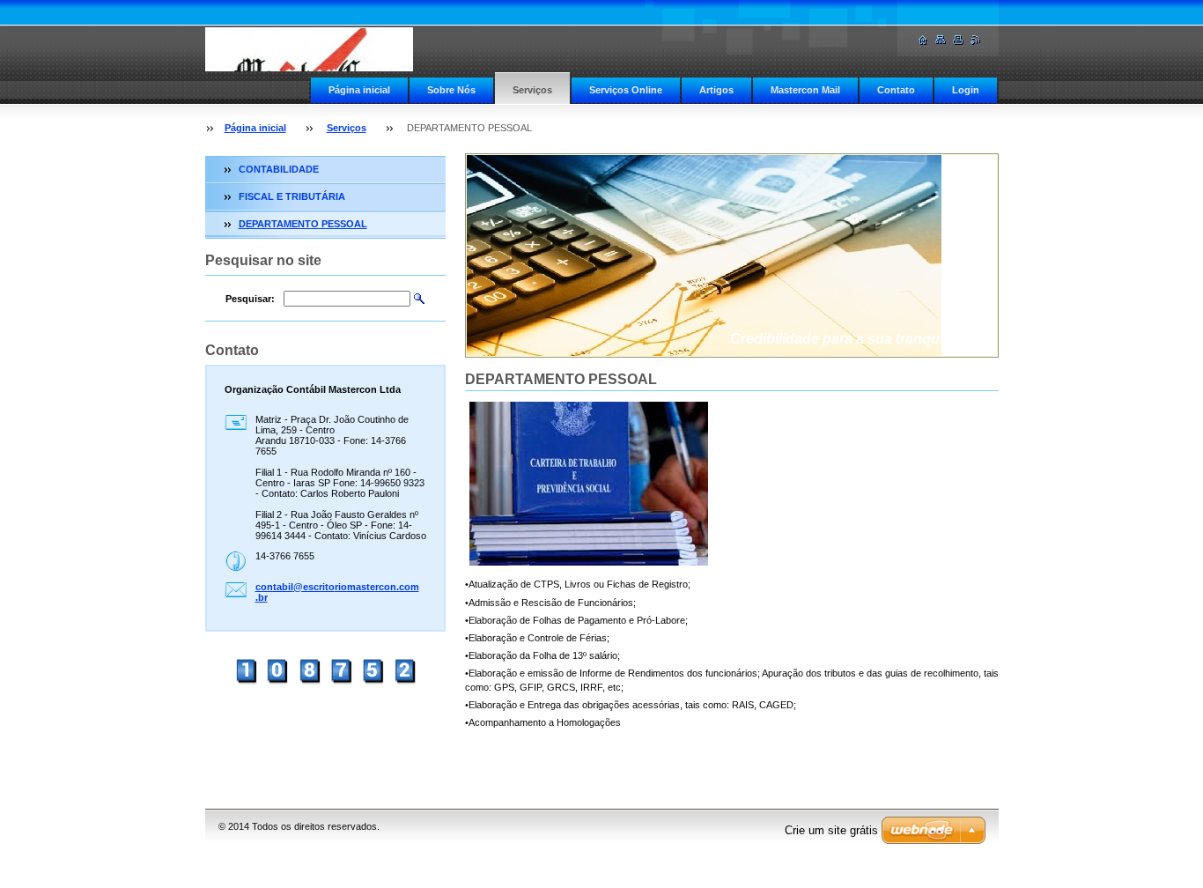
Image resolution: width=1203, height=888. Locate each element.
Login (965, 90)
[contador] (325, 683)
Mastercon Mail (805, 90)
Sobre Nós (451, 90)
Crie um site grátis (831, 830)
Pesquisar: (250, 298)
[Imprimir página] (958, 40)
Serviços (532, 90)
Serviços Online (625, 90)
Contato (896, 90)
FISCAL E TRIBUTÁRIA (292, 196)
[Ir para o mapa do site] (940, 40)
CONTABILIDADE (279, 169)
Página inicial (359, 90)
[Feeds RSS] (976, 40)
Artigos (716, 90)
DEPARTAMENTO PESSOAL (303, 223)
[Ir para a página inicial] (309, 49)
